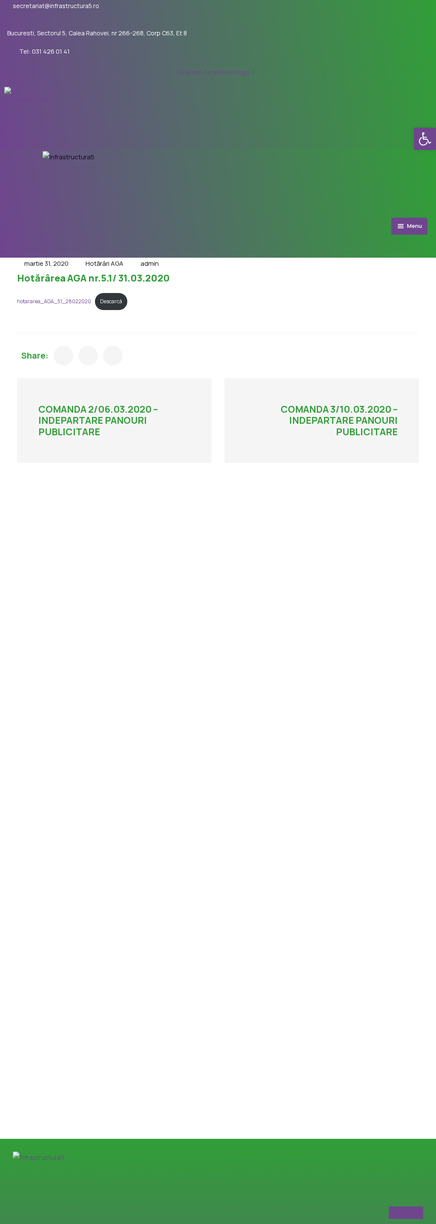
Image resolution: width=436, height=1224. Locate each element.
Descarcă (111, 301)
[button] (425, 139)
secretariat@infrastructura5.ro (56, 6)
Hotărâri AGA (104, 263)
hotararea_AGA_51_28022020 (54, 301)
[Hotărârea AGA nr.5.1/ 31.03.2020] (63, 355)
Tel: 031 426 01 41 (44, 51)
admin (150, 263)
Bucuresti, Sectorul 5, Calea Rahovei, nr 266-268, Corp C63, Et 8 (97, 33)
